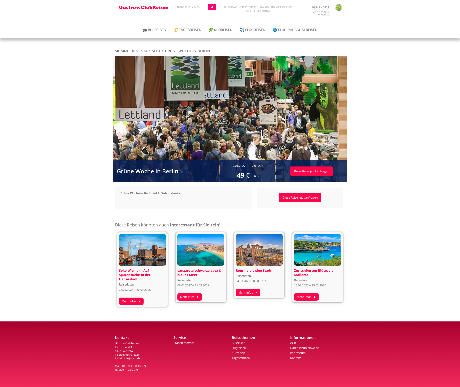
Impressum (298, 353)
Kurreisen (238, 353)
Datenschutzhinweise (304, 348)
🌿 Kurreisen (221, 30)
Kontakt (267, 11)
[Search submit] (212, 7)
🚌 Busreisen (154, 30)
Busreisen (238, 343)
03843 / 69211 (321, 7)
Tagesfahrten (241, 358)
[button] (131, 301)
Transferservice (282, 7)
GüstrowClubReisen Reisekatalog (246, 7)
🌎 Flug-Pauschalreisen (295, 30)
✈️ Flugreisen (252, 30)
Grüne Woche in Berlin (187, 50)
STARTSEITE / (152, 50)
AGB (293, 343)
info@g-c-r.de (132, 358)
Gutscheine (252, 11)
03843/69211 (133, 354)
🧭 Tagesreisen (187, 30)
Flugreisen (239, 348)
